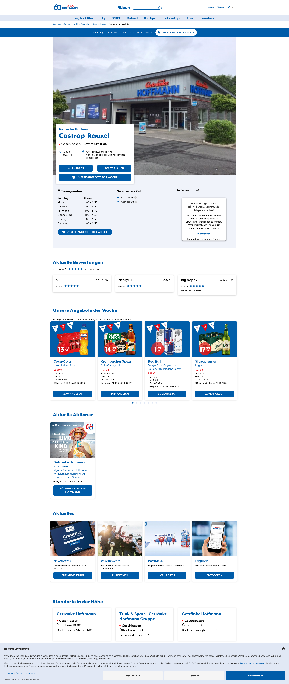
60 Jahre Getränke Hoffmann (73, 490)
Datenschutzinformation (207, 228)
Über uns (220, 7)
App (103, 18)
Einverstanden (203, 233)
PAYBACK (116, 18)
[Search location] (147, 8)
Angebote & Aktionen (85, 18)
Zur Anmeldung (73, 575)
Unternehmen (207, 18)
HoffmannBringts (172, 18)
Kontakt (211, 7)
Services (190, 18)
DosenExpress (150, 18)
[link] (106, 154)
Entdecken (120, 575)
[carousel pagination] (133, 403)
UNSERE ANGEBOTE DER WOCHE (178, 32)
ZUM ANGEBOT (72, 393)
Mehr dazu (167, 575)
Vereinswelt (132, 18)
